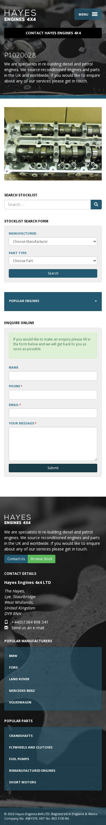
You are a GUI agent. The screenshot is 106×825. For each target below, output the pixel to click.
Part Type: (18, 253)
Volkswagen (20, 702)
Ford (13, 667)
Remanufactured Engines (32, 770)
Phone (15, 386)
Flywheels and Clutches (31, 747)
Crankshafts (21, 735)
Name (13, 367)
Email (15, 405)
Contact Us (16, 558)
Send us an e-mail (28, 627)
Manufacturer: (23, 233)
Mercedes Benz (22, 690)
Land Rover (19, 679)
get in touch (76, 81)
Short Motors (22, 782)
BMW (13, 656)
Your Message (22, 423)
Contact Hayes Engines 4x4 (53, 32)
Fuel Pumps (19, 759)
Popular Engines (24, 301)
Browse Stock (41, 558)
